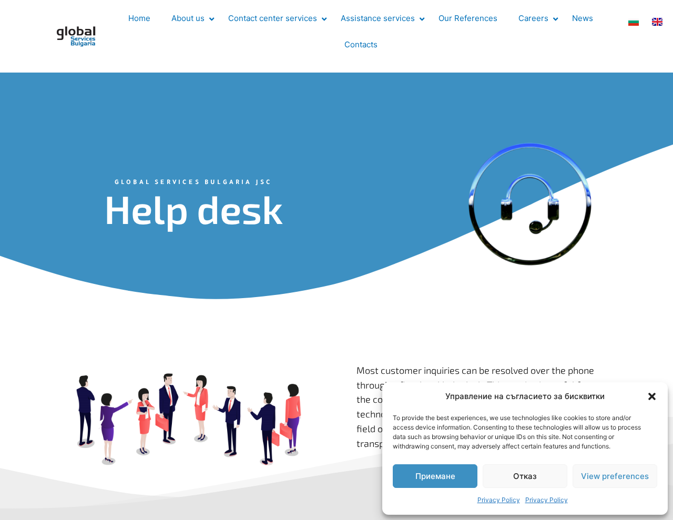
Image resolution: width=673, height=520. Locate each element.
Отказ (525, 476)
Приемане (435, 476)
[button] (652, 396)
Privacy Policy (498, 500)
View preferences (615, 476)
